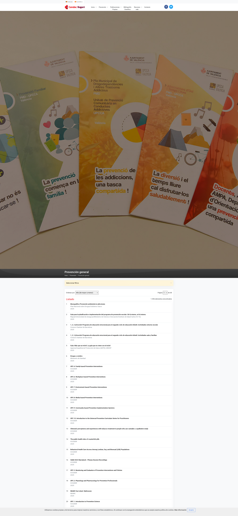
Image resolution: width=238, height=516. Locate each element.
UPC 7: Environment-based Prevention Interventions (88, 387)
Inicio (93, 7)
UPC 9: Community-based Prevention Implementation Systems (92, 408)
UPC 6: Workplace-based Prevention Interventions (88, 377)
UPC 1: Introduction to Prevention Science (85, 501)
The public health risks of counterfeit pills (84, 439)
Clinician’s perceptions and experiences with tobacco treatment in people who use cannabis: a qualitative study (109, 429)
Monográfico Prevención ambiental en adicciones (87, 304)
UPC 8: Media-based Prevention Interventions (86, 398)
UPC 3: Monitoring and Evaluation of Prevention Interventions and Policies (96, 470)
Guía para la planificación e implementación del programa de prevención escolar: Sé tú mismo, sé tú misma (108, 314)
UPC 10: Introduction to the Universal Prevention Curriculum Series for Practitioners (99, 418)
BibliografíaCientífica (127, 8)
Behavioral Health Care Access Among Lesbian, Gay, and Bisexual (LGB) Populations (99, 449)
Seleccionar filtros (72, 283)
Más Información (180, 510)
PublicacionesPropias (114, 8)
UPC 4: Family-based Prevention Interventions (86, 366)
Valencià (69, 2)
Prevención (102, 7)
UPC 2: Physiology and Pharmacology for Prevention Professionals (93, 481)
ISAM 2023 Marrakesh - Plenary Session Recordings (88, 460)
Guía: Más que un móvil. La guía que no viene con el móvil (90, 346)
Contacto (147, 7)
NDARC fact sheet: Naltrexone (81, 491)
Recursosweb (137, 8)
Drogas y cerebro (76, 356)
